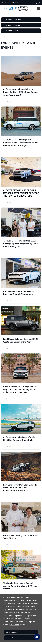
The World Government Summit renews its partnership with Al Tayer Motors (20, 585)
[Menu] (38, 8)
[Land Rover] (23, 8)
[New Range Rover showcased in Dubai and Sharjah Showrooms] (21, 273)
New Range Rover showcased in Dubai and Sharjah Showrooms (18, 292)
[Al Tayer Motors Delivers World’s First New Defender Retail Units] (21, 419)
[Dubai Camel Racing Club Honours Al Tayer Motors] (21, 517)
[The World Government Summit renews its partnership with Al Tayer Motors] (21, 565)
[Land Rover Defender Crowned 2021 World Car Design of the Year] (21, 320)
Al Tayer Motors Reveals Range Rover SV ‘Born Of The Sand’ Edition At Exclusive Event (20, 92)
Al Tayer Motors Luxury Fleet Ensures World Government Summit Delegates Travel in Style (20, 142)
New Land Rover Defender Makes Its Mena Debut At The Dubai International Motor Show (20, 487)
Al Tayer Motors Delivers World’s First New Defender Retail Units (19, 438)
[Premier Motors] (9, 8)
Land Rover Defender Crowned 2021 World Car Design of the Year (20, 340)
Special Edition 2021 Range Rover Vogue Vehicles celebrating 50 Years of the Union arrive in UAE (20, 389)
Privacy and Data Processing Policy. (22, 606)
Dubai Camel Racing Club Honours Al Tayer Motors (20, 537)
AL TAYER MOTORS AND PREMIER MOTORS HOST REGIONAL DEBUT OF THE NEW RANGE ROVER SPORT (21, 193)
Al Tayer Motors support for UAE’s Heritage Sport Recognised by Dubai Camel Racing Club (20, 243)
